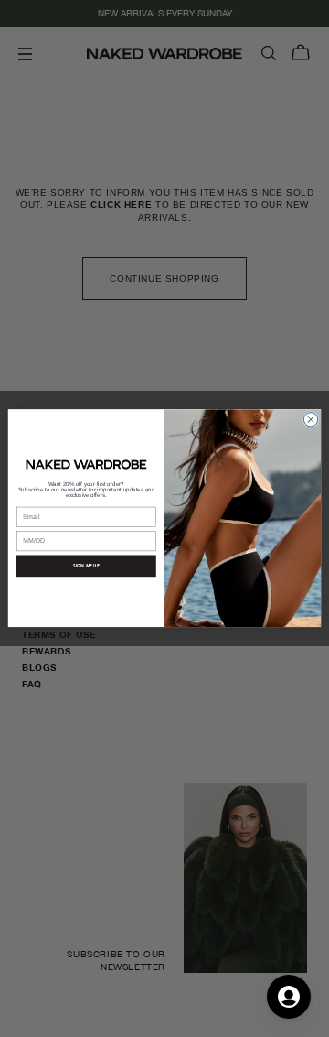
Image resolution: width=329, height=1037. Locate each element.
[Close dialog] (310, 420)
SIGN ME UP (86, 566)
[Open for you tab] (289, 997)
